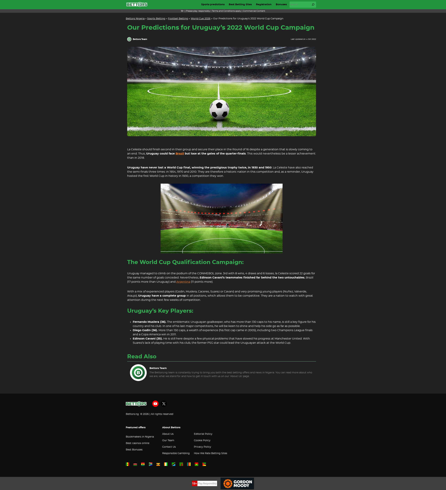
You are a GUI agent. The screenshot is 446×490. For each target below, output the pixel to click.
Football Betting (178, 18)
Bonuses (281, 4)
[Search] (313, 4)
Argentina (183, 281)
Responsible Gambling (176, 453)
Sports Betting (156, 18)
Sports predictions (213, 4)
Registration (264, 4)
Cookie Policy (202, 440)
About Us (168, 434)
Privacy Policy (202, 447)
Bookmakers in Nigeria (140, 437)
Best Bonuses (134, 449)
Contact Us (169, 447)
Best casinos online (137, 443)
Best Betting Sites (240, 4)
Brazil (180, 153)
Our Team (168, 440)
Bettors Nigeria (135, 18)
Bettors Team (140, 39)
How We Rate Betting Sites (210, 453)
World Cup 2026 (200, 18)
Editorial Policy (203, 434)
